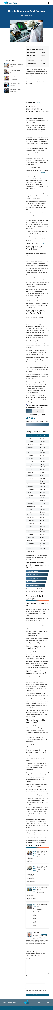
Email (27, 981)
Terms (39, 1002)
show (38, 102)
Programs (46, 1002)
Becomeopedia (44, 934)
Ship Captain (34, 853)
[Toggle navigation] (49, 3)
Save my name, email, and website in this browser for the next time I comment (36, 991)
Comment (28, 958)
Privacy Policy (12, 1002)
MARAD (43, 173)
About (4, 1002)
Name (27, 975)
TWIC (43, 243)
